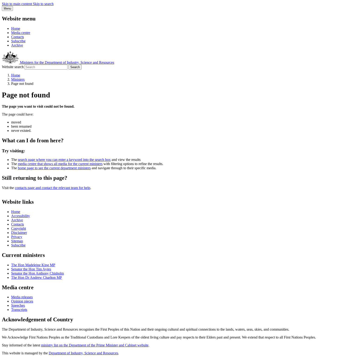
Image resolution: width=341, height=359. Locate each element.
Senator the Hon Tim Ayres (31, 269)
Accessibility (20, 216)
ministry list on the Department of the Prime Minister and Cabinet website (94, 345)
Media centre (20, 33)
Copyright (18, 228)
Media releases (22, 297)
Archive (17, 45)
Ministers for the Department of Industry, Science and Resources (66, 62)
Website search (13, 67)
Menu (7, 8)
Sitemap (17, 241)
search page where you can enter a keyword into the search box (64, 160)
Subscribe (18, 41)
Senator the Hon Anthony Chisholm (37, 273)
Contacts (17, 37)
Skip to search (43, 4)
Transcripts (19, 310)
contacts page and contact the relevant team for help (52, 188)
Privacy (16, 237)
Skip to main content (17, 4)
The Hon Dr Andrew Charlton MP (36, 277)
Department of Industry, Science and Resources (83, 353)
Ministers (18, 79)
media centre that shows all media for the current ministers (60, 164)
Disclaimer (19, 233)
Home (15, 28)
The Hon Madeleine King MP (33, 265)
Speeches (18, 305)
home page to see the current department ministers (54, 168)
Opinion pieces (22, 301)
